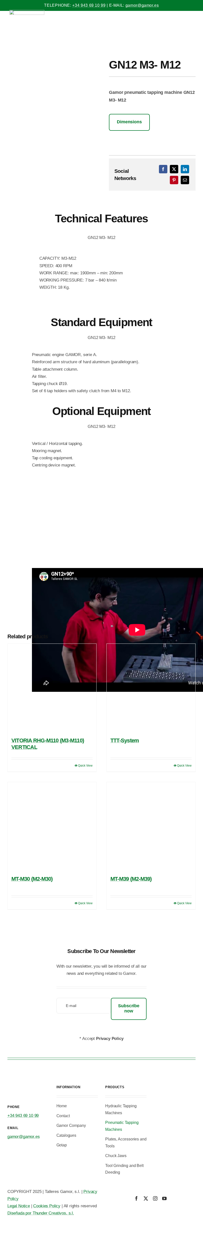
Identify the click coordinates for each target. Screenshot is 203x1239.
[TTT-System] (151, 688)
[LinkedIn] (184, 169)
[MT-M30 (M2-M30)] (52, 826)
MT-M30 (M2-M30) (31, 879)
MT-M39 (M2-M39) (131, 879)
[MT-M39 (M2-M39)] (151, 826)
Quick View (85, 765)
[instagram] (155, 1198)
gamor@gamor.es (142, 5)
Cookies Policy (46, 1206)
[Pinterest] (174, 180)
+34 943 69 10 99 (88, 5)
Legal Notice (18, 1206)
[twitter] (146, 1198)
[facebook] (136, 1198)
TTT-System (124, 740)
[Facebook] (163, 169)
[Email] (184, 180)
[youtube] (164, 1198)
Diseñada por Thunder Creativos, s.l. (40, 1213)
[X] (174, 169)
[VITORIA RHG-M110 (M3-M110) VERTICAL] (52, 688)
